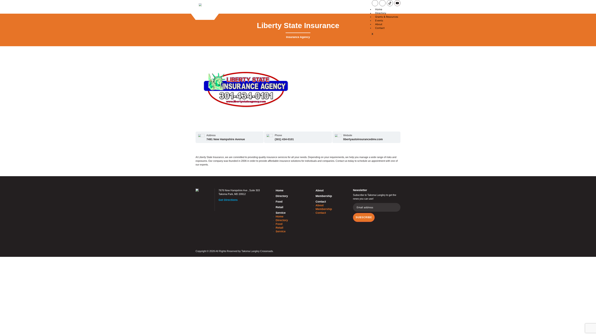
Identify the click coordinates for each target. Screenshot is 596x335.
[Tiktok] (390, 3)
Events (379, 20)
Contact (380, 27)
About (378, 24)
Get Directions (228, 199)
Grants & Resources (386, 16)
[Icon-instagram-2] (382, 3)
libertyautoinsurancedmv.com (363, 139)
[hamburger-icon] (395, 9)
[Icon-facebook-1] (375, 3)
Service (281, 212)
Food (279, 201)
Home (378, 9)
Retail (279, 207)
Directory (380, 13)
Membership (324, 196)
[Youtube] (397, 3)
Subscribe (364, 217)
